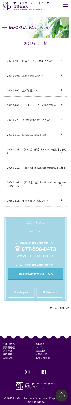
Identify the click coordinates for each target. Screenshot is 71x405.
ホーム (53, 308)
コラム (39, 347)
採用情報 (7, 354)
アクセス (7, 351)
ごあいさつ (9, 344)
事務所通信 (9, 347)
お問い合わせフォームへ (38, 274)
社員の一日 (42, 354)
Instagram (22, 292)
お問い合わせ (43, 357)
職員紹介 (40, 351)
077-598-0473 (39, 248)
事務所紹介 (42, 344)
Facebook (51, 292)
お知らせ (7, 357)
